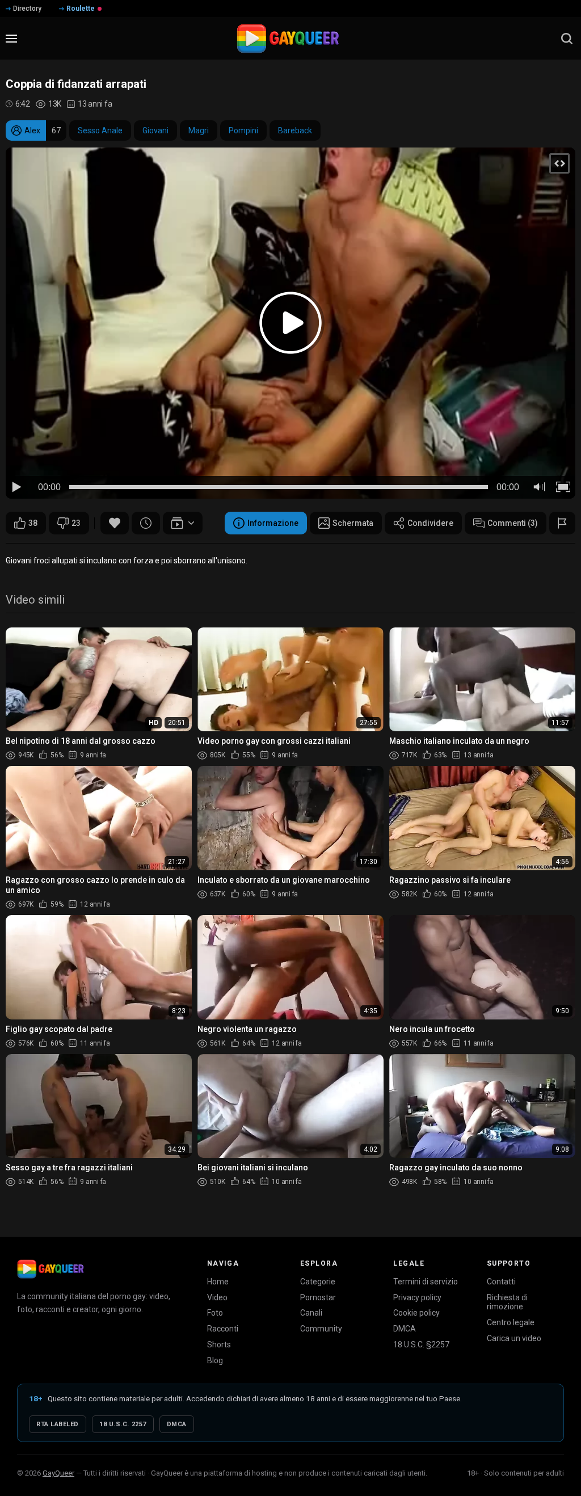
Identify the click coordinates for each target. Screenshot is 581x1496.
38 (32, 523)
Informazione (272, 523)
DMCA (404, 1328)
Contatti (501, 1281)
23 (76, 523)
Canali (311, 1312)
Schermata (352, 523)
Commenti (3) (512, 523)
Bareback (295, 130)
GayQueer (58, 1473)
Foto (215, 1312)
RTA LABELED (57, 1424)
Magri (198, 130)
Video (217, 1297)
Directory (27, 8)
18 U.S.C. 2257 (122, 1424)
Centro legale (510, 1322)
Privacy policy (417, 1297)
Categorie (317, 1281)
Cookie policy (416, 1312)
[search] (566, 38)
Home (218, 1281)
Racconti (222, 1328)
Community (321, 1328)
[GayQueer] (50, 1269)
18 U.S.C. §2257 (421, 1344)
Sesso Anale (100, 130)
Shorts (219, 1344)
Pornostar (318, 1297)
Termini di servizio (425, 1281)
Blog (215, 1360)
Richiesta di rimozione (507, 1302)
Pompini (243, 130)
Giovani (155, 130)
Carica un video (514, 1338)
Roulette (80, 8)
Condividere (430, 523)
